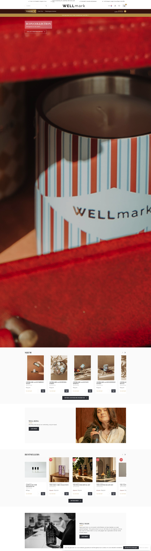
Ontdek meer (74, 500)
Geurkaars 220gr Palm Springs (80, 382)
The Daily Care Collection (59, 485)
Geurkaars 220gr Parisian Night (35, 382)
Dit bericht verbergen (131, 547)
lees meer (34, 428)
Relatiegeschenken (50, 11)
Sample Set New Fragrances (31, 485)
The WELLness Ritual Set (81, 485)
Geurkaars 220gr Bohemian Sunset (105, 382)
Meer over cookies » (144, 547)
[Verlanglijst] (119, 5)
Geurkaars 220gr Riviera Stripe (57, 382)
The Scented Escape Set (104, 485)
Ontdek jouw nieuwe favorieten (74, 397)
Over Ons (40, 11)
